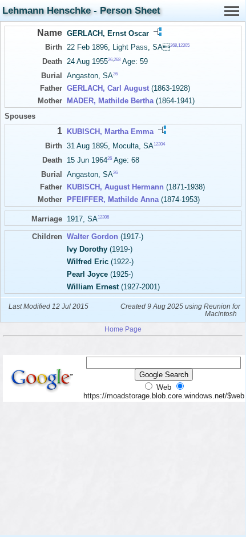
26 (110, 59)
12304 (159, 143)
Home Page (123, 329)
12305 (183, 45)
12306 (103, 217)
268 (173, 45)
